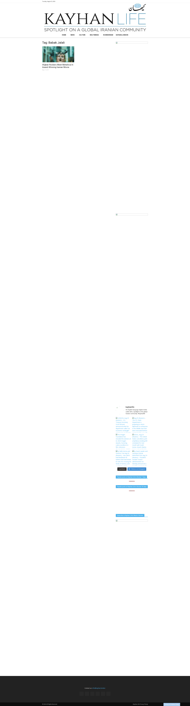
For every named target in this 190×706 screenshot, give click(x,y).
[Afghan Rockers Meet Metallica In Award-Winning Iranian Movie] (58, 54)
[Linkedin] (136, 1)
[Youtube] (146, 1)
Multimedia (94, 35)
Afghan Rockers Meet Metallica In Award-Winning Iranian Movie (57, 66)
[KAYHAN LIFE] (95, 18)
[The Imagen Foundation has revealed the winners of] (123, 441)
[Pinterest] (139, 1)
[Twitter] (143, 1)
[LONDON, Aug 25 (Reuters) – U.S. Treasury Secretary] (123, 425)
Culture (82, 35)
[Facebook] (130, 1)
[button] (145, 35)
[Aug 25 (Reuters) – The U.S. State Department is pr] (140, 425)
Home (64, 35)
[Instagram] (133, 1)
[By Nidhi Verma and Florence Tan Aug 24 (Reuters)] (123, 458)
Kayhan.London (122, 35)
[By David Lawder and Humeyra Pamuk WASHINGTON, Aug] (140, 458)
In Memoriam (108, 35)
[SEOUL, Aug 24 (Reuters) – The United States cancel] (140, 441)
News (73, 35)
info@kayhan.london (98, 688)
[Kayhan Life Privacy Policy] (140, 704)
